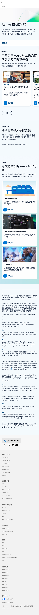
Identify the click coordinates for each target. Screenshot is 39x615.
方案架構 (4, 513)
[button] (19, 43)
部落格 (3, 546)
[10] (3, 403)
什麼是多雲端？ (6, 572)
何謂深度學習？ (6, 578)
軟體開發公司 (5, 528)
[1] (2, 293)
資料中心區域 (5, 466)
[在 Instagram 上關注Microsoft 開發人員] (9, 445)
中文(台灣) (7, 596)
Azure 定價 (4, 487)
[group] (16, 88)
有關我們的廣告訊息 (28, 606)
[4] (3, 339)
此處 (11, 369)
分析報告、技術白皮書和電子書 (9, 558)
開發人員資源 (5, 549)
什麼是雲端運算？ (6, 569)
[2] (3, 320)
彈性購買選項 (5, 493)
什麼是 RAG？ (5, 590)
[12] (3, 421)
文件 (3, 543)
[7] (3, 372)
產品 (3, 484)
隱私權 (12, 606)
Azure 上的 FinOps (6, 496)
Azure (4, 7)
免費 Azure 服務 (6, 490)
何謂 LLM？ (5, 584)
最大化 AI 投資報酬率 (7, 499)
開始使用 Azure (6, 460)
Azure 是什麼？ (6, 457)
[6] (3, 359)
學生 (3, 552)
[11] (3, 411)
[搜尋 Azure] (2, 2)
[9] (3, 394)
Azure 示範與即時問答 (7, 519)
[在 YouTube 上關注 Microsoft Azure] (16, 445)
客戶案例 (4, 475)
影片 (3, 561)
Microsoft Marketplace (7, 531)
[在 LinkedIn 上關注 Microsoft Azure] (13, 445)
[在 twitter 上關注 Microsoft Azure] (5, 445)
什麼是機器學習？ (6, 575)
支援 (3, 516)
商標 (21, 606)
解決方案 (4, 507)
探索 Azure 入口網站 (13, 441)
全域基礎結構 (5, 463)
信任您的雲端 (5, 469)
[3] (3, 329)
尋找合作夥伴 (5, 534)
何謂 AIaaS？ (5, 581)
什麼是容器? (5, 587)
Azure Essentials (6, 472)
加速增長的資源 (6, 510)
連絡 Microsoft (5, 606)
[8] (3, 384)
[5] (3, 349)
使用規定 (17, 606)
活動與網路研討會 (6, 555)
